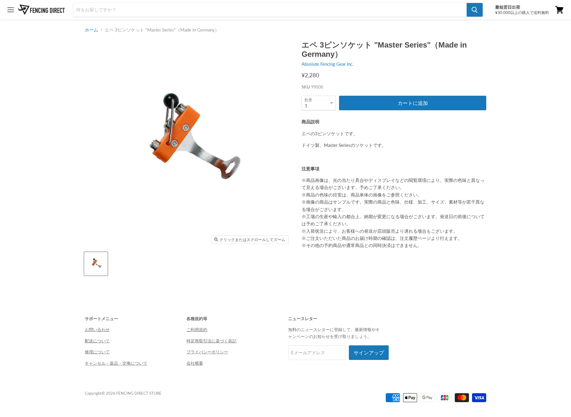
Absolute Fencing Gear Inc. (328, 64)
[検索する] (475, 10)
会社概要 (194, 363)
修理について (97, 351)
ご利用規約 (196, 329)
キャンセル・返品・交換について (116, 363)
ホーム (91, 29)
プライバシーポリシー (207, 351)
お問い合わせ (97, 329)
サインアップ (369, 352)
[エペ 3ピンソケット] (96, 264)
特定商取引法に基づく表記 (211, 340)
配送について (97, 340)
